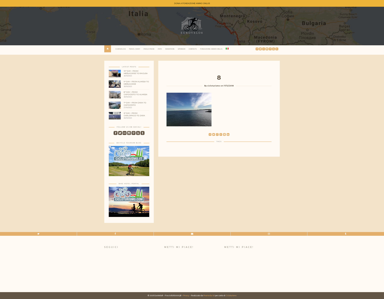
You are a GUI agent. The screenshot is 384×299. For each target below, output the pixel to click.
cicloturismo (213, 86)
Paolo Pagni (149, 49)
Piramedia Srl (209, 296)
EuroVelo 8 (121, 49)
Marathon (169, 49)
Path (160, 49)
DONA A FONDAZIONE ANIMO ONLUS (192, 3)
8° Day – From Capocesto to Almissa (135, 93)
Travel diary (134, 49)
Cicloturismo (231, 296)
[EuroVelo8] (192, 25)
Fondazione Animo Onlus (211, 49)
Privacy (186, 296)
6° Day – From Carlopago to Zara (134, 114)
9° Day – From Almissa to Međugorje (136, 82)
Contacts (193, 49)
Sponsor (181, 49)
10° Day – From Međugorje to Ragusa (136, 72)
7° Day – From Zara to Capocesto (135, 104)
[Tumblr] (345, 234)
